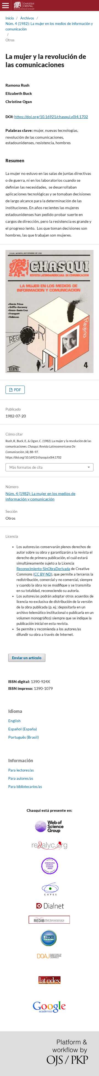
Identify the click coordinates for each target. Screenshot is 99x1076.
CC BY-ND (42, 574)
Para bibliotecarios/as (25, 786)
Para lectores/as (21, 770)
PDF (17, 390)
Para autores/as (20, 778)
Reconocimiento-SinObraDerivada (43, 569)
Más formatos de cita (26, 467)
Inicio (10, 18)
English (14, 720)
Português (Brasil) (23, 737)
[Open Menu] (5, 5)
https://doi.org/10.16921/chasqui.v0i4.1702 (51, 116)
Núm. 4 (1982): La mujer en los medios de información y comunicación (49, 26)
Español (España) (22, 729)
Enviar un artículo (27, 658)
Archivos (27, 18)
